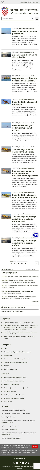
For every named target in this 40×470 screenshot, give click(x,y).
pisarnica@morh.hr (7, 422)
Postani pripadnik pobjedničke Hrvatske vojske (17, 352)
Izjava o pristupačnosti (10, 369)
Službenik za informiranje (11, 384)
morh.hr (3, 311)
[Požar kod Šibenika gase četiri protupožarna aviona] (6, 194)
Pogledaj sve (35, 301)
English (30, 2)
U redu (35, 446)
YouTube (23, 463)
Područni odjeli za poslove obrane (14, 381)
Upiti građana (8, 401)
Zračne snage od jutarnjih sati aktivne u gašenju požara (24, 242)
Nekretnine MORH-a (10, 391)
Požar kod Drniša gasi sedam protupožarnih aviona (22, 127)
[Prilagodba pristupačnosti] (35, 235)
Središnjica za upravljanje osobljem (14, 398)
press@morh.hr (13, 429)
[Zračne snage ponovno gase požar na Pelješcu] (6, 149)
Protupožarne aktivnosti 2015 (26, 28)
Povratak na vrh (6, 269)
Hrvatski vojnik (8, 355)
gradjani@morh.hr (15, 426)
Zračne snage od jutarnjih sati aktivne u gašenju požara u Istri (24, 219)
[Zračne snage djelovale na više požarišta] (6, 54)
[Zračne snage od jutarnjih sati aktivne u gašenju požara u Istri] (6, 216)
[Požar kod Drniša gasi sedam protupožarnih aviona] (6, 125)
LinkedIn (29, 463)
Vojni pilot (6, 365)
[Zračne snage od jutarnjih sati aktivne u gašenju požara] (6, 240)
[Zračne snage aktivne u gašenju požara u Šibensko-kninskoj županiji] (6, 171)
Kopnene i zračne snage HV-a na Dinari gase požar (23, 276)
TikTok (26, 463)
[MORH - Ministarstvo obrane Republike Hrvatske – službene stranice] (20, 11)
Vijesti (9, 311)
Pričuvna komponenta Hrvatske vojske (15, 377)
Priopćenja (15, 311)
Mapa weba (24, 2)
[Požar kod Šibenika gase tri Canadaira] (6, 101)
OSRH (6, 348)
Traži (32, 19)
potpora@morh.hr (6, 434)
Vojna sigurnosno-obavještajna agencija (15, 362)
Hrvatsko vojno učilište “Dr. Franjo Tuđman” (16, 359)
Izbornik (37, 18)
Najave (21, 311)
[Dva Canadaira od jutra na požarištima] (6, 31)
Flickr (17, 463)
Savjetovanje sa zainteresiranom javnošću (16, 388)
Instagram (20, 463)
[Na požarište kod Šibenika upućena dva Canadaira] (6, 78)
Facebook (11, 463)
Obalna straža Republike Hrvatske (14, 395)
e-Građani (36, 2)
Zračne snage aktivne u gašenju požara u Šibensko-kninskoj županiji (25, 173)
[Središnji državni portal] (3, 2)
